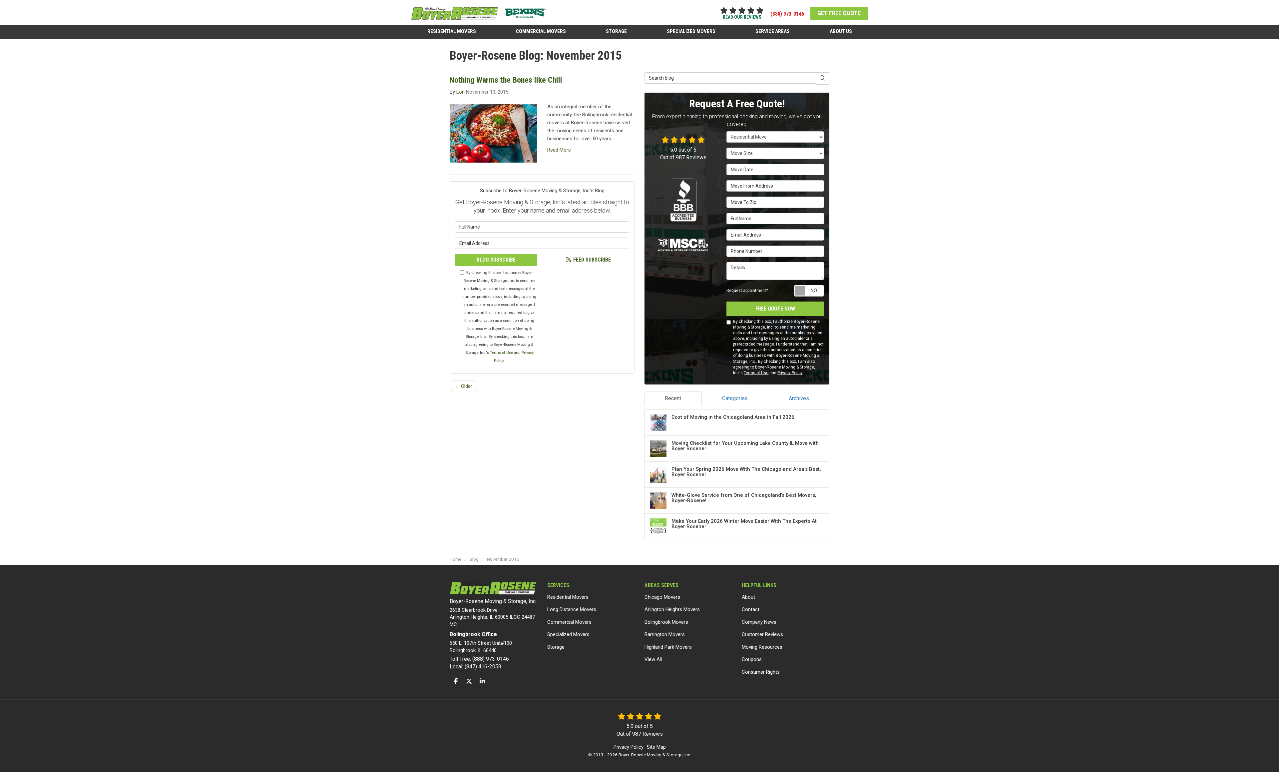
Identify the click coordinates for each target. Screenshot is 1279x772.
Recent (673, 398)
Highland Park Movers (668, 647)
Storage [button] (616, 31)
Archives (799, 398)
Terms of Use (501, 353)
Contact (750, 609)
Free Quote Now (775, 309)
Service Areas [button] (772, 31)
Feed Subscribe (591, 260)
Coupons (752, 659)
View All (653, 659)
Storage (556, 647)
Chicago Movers (662, 597)
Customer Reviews (762, 634)
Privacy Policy (789, 373)
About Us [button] (841, 31)
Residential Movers (568, 597)
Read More (559, 150)
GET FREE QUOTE (839, 13)
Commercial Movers (569, 622)
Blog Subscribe (496, 260)
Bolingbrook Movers (666, 622)
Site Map (656, 747)
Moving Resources (762, 647)
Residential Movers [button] (451, 31)
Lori (460, 92)
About (748, 597)
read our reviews (742, 17)
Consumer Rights (761, 672)
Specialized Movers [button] (691, 31)
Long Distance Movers (571, 609)
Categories (735, 398)
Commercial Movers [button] (541, 31)
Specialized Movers (568, 634)
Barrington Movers (664, 634)
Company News (759, 622)
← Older (463, 386)
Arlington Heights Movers (672, 609)
